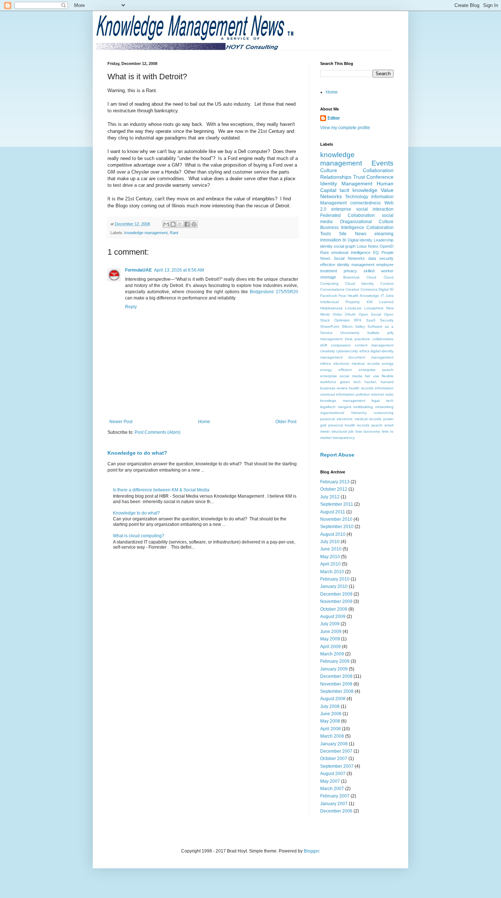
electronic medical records (356, 363)
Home (204, 421)
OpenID (387, 246)
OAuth (350, 314)
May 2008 (330, 721)
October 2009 (333, 609)
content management (374, 345)
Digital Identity (360, 240)
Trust (359, 177)
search (377, 425)
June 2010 (330, 549)
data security (381, 258)
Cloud (371, 277)
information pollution (353, 394)
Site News (352, 233)
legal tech (383, 401)
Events (383, 163)
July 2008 (330, 706)
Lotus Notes (368, 246)
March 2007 (332, 788)
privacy (350, 271)
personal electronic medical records (350, 419)
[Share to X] (180, 224)
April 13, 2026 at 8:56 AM (179, 270)
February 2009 (335, 661)
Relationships (335, 177)
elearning (384, 233)
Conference (380, 177)
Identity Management (346, 183)
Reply (131, 306)
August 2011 (332, 512)
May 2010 (330, 556)
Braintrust (351, 277)
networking (384, 407)
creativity (327, 351)
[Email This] (166, 224)
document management (371, 357)
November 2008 (336, 684)
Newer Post (120, 421)
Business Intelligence (342, 227)
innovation (330, 240)
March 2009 (332, 654)
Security (387, 320)
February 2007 (335, 796)
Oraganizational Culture (367, 221)
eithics (325, 363)
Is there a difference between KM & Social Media (161, 489)
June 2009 (330, 631)
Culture (328, 170)
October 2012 (333, 489)
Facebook (328, 296)
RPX (358, 320)
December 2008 (336, 676)
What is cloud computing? (138, 535)
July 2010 (330, 541)
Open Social (370, 314)
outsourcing (384, 413)
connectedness (365, 203)
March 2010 (332, 571)
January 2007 (334, 803)
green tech (350, 382)
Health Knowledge (363, 296)
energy (388, 363)
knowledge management (146, 232)
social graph (344, 246)
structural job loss (347, 431)
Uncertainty (349, 333)
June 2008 (330, 713)
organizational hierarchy (343, 413)
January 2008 (334, 743)
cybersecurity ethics (352, 351)
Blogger (311, 851)
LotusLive (353, 308)
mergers (344, 407)
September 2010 (337, 526)
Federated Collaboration (347, 215)
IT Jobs (387, 296)
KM (369, 302)
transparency (344, 438)
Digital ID (386, 289)
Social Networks (349, 258)
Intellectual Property (340, 302)
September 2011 (336, 504)
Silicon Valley (353, 326)
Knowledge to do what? (137, 453)
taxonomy (371, 431)
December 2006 (336, 811)
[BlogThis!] (173, 224)
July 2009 (330, 623)
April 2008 (330, 728)
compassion (341, 345)
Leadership (384, 240)
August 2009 (332, 616)
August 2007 (332, 773)
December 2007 (336, 751)
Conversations (332, 289)
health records (361, 388)
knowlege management (342, 401)
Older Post (285, 421)
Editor (334, 118)
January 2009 (334, 669)
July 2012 (330, 496)
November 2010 (336, 519)
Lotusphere (374, 308)
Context (387, 283)
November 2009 (336, 601)
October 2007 (333, 758)
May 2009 (330, 638)
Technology (356, 196)
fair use (372, 376)
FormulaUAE (138, 270)
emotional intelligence (350, 252)
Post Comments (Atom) (157, 432)
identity (326, 246)
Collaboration (378, 170)
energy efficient (336, 370)
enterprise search (376, 370)
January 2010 (334, 586)
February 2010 (335, 579)
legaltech (328, 407)
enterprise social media (341, 376)
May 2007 (330, 781)
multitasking (363, 407)
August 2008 (332, 698)
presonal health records (349, 425)
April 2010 (330, 564)
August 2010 (332, 534)
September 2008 (337, 691)
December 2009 (336, 594)
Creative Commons (361, 289)
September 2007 (337, 766)
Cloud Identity (359, 283)
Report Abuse (337, 455)
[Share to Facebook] (187, 224)
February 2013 (335, 481)
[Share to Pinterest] (194, 224)
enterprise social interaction (362, 209)
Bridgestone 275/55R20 (274, 291)
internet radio (382, 394)
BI (344, 240)
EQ (376, 252)
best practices (357, 339)
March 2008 (332, 736)
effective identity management (347, 264)
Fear (342, 296)
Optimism (342, 320)
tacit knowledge (358, 190)
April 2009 (330, 646)
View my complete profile (345, 127)
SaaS (371, 320)
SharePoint (329, 326)
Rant (174, 232)
